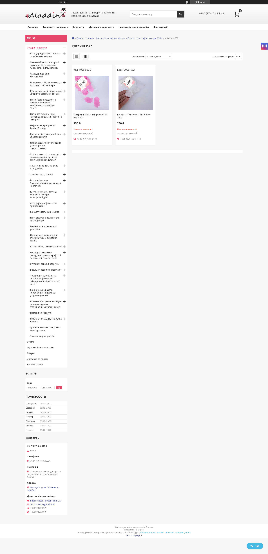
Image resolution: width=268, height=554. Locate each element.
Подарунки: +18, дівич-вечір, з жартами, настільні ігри (46, 84)
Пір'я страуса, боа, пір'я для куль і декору (44, 219)
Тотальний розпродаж (42, 336)
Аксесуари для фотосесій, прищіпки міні (43, 204)
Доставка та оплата (101, 26)
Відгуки (31, 353)
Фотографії (160, 26)
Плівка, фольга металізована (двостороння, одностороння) (45, 145)
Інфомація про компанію (134, 26)
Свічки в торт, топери (41, 174)
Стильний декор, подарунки (44, 263)
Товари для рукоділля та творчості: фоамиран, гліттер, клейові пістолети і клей (44, 279)
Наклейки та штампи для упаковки (43, 228)
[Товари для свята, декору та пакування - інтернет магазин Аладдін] (46, 14)
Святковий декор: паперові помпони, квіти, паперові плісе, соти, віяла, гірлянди (44, 65)
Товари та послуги (54, 26)
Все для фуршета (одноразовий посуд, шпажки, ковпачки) (45, 183)
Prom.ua (149, 527)
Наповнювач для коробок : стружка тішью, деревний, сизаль (44, 238)
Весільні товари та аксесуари (45, 269)
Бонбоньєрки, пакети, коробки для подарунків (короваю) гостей (42, 292)
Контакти (78, 26)
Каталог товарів (85, 38)
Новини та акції (35, 364)
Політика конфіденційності (178, 532)
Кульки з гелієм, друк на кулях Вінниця (46, 320)
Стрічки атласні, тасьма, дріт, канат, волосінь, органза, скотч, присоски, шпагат (45, 157)
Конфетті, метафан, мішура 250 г (144, 38)
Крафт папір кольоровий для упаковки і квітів (45, 135)
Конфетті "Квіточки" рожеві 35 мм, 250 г (90, 116)
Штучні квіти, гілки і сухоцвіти (45, 246)
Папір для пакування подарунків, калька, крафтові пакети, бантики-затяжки (45, 255)
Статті (30, 341)
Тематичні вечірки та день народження (44, 167)
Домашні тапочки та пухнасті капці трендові (45, 329)
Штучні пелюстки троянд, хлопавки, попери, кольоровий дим (43, 194)
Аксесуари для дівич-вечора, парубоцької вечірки (45, 55)
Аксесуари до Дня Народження (39, 75)
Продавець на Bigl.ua (134, 529)
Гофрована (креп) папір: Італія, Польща (42, 127)
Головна (33, 26)
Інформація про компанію (40, 347)
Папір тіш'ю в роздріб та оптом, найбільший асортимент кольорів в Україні (43, 103)
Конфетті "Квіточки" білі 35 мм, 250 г (134, 116)
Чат (257, 545)
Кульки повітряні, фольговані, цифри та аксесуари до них (46, 92)
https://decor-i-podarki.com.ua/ (45, 500)
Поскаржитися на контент (152, 532)
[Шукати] (180, 14)
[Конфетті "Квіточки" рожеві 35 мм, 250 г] (92, 93)
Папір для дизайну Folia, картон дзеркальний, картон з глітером (46, 116)
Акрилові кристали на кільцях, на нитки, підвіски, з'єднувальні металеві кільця (46, 304)
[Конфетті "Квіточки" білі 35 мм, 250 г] (135, 93)
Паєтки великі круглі (40, 312)
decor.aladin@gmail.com (42, 504)
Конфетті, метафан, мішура (110, 38)
